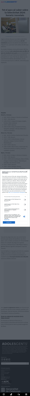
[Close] (27, 172)
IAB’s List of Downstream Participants (16, 192)
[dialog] (15, 198)
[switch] (25, 199)
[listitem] (15, 196)
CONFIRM (9, 222)
